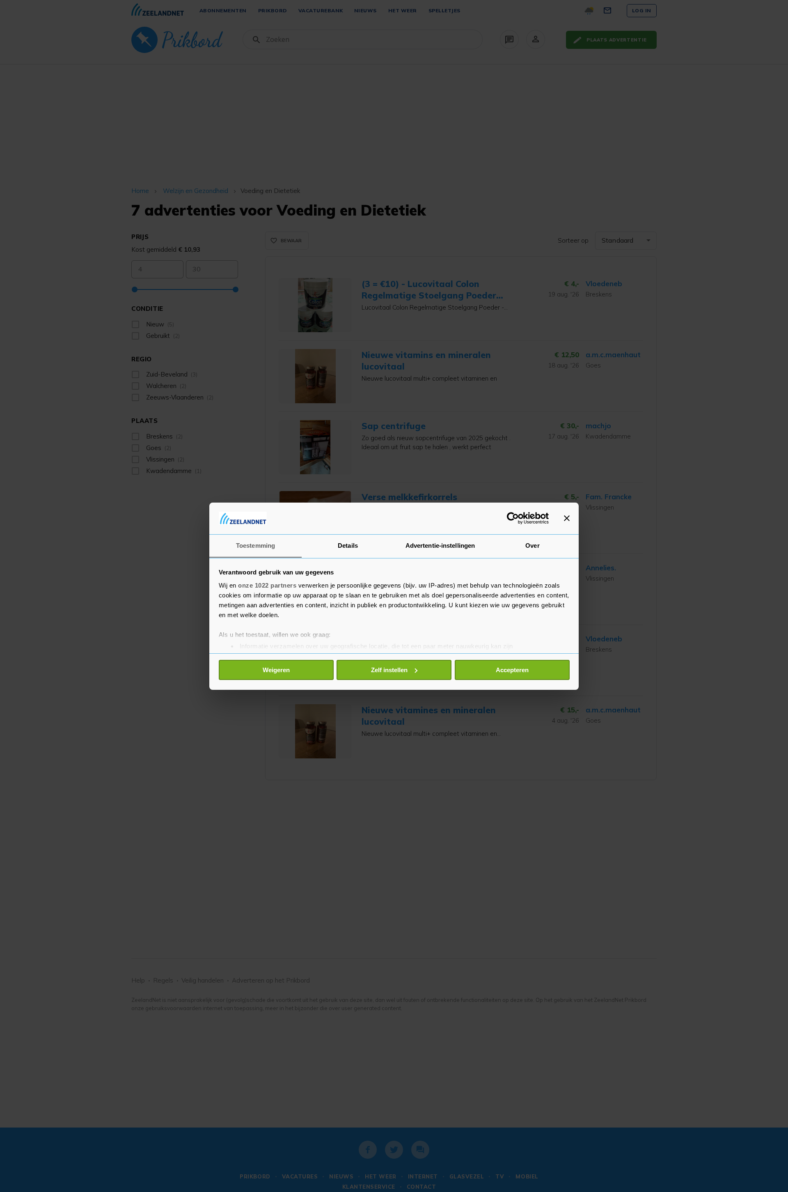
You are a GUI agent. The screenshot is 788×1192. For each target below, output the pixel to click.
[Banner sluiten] (567, 518)
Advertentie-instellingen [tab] (440, 545)
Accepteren (512, 669)
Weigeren (276, 669)
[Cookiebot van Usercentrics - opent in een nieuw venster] (513, 518)
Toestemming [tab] (255, 545)
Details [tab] (348, 545)
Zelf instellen (389, 669)
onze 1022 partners (267, 584)
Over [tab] (532, 545)
